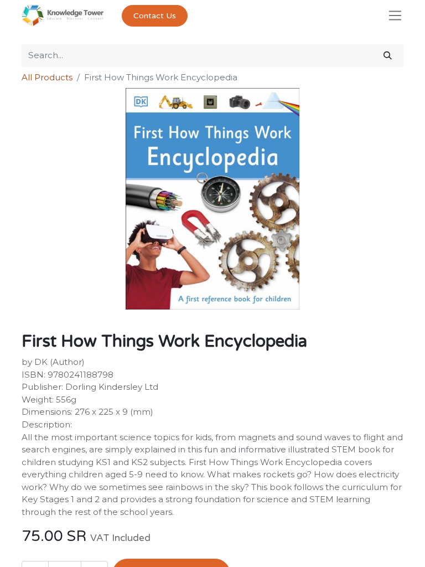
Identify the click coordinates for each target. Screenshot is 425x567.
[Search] (387, 55)
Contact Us (154, 15)
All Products (47, 77)
